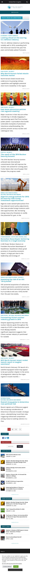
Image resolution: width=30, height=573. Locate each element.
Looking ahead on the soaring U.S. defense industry (13, 39)
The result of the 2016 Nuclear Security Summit (13, 155)
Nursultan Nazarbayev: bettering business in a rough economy (15, 240)
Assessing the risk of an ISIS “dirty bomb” (12, 280)
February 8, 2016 (25, 379)
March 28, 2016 (25, 218)
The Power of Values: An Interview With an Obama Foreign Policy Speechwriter (17, 516)
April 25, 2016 (25, 133)
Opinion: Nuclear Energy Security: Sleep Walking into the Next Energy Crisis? (17, 461)
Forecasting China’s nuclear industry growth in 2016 (12, 318)
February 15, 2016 (24, 339)
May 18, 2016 (26, 53)
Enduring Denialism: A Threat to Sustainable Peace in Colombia (15, 488)
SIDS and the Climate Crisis (13, 454)
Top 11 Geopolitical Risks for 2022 (15, 509)
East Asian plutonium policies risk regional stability (13, 110)
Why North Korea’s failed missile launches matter (14, 74)
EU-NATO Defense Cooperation (14, 481)
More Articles (15, 494)
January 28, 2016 (25, 424)
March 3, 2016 (25, 297)
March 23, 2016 (25, 258)
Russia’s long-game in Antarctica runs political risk (15, 403)
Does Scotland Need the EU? (14, 537)
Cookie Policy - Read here (15, 569)
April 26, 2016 (25, 88)
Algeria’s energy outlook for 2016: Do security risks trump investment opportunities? (15, 198)
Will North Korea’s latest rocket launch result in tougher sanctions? (14, 362)
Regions (15, 12)
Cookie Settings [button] (7, 566)
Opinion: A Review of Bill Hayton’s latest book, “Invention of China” (17, 530)
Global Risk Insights (15, 2)
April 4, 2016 (26, 174)
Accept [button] (16, 566)
